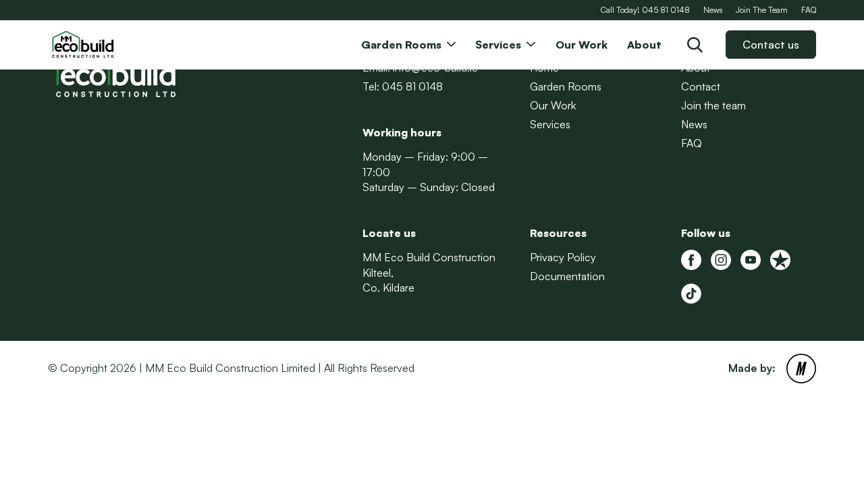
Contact (700, 86)
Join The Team (762, 10)
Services (550, 124)
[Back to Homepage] (115, 44)
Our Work (553, 105)
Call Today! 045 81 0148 (645, 10)
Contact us (770, 44)
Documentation (567, 276)
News (712, 10)
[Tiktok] (691, 294)
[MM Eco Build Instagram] (721, 260)
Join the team (713, 105)
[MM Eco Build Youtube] (750, 260)
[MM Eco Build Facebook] (691, 260)
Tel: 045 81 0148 (402, 86)
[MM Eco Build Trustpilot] (780, 260)
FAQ (808, 10)
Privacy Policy (563, 257)
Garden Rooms (565, 86)
